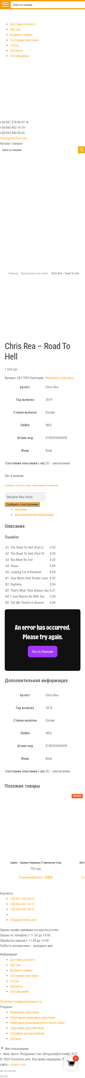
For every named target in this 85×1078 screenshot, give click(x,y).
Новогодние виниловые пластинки (32, 1018)
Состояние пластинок (24, 40)
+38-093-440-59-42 (22, 909)
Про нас (15, 29)
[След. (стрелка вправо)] (5, 1076)
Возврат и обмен (21, 35)
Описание (21, 509)
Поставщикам (19, 56)
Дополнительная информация (34, 515)
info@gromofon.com (13, 138)
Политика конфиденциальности (21, 1002)
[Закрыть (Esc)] (1, 1071)
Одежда (15, 1039)
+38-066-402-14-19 (22, 904)
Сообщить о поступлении (22, 504)
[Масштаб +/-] (14, 1071)
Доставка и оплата (22, 24)
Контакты (16, 51)
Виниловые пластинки (34, 273)
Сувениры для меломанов (27, 1033)
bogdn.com (18, 1065)
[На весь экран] (10, 1071)
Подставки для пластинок (27, 1028)
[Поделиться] (5, 1071)
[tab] (47, 509)
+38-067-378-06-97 (22, 899)
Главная (13, 273)
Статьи (14, 45)
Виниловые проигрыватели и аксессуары (37, 1023)
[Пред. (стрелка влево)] (1, 1076)
